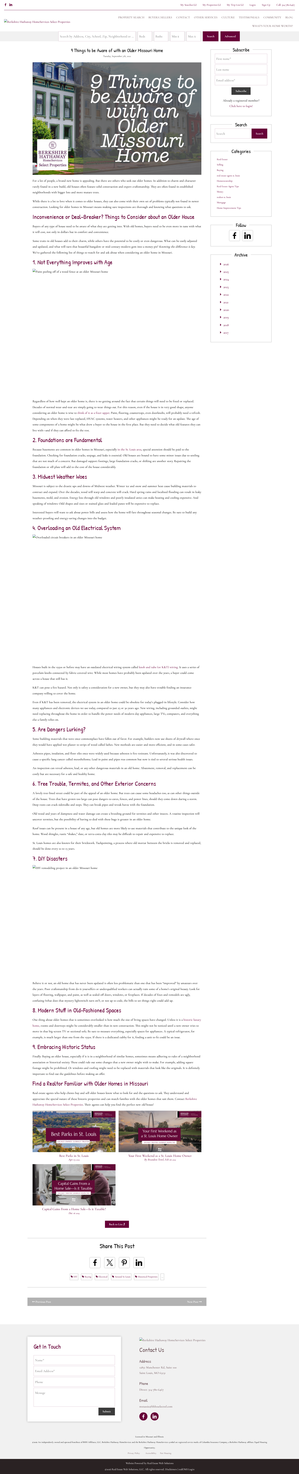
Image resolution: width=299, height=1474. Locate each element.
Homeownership (224, 180)
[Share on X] (109, 1262)
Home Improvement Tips (229, 208)
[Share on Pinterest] (124, 1262)
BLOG (289, 17)
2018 (226, 325)
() (188, 5)
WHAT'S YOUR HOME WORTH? (272, 26)
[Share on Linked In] (138, 1262)
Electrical (102, 1276)
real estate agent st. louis (228, 175)
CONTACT (183, 17)
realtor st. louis (224, 197)
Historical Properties (147, 1276)
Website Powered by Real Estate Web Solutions (150, 1463)
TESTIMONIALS (249, 17)
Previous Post (43, 1302)
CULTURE (228, 17)
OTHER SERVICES (205, 17)
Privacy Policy (134, 1453)
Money (220, 191)
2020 (226, 310)
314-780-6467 (288, 5)
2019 (226, 317)
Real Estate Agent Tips (228, 186)
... (162, 1276)
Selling (220, 164)
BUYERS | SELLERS (160, 17)
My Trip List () (235, 5)
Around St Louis (122, 1276)
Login (253, 5)
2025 (226, 272)
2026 (226, 264)
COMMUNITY (272, 17)
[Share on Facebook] (94, 1262)
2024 (226, 279)
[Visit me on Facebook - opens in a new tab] (5, 5)
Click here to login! (241, 106)
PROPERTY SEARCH (131, 17)
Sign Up (266, 5)
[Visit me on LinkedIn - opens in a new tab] (10, 5)
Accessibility (150, 1453)
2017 (226, 333)
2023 (226, 287)
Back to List (116, 1224)
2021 (225, 302)
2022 (226, 295)
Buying (87, 1276)
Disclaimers (171, 1469)
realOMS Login (186, 1469)
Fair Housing (165, 1453)
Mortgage (221, 202)
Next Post (193, 1302)
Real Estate (222, 159)
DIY (75, 1276)
